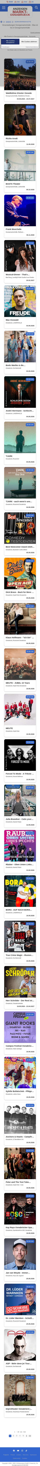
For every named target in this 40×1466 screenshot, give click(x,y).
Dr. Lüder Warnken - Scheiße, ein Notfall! (19, 1318)
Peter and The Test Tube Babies (17, 1182)
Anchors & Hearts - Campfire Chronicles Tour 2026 (19, 1137)
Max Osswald (12, 320)
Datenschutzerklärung (32, 47)
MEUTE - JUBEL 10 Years (18, 683)
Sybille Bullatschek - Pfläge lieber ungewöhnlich (19, 1091)
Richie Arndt (12, 138)
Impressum (33, 1455)
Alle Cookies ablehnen (29, 41)
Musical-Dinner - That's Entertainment (17, 274)
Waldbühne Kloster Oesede (19, 93)
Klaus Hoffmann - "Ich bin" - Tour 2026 (19, 637)
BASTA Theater (13, 184)
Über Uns (25, 1455)
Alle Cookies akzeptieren (10, 41)
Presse (13, 1455)
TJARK (9, 456)
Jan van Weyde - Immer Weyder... (17, 1273)
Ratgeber (6, 1455)
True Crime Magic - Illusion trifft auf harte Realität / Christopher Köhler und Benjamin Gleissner (18, 955)
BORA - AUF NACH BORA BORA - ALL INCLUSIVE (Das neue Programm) (19, 910)
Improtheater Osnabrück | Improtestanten (18, 1409)
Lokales (18, 1455)
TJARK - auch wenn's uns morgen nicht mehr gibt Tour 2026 (19, 501)
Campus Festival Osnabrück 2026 (19, 1046)
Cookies (24, 1458)
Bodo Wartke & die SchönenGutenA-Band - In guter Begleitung (18, 365)
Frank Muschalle (13, 229)
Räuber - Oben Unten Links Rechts (19, 864)
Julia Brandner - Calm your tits (18, 819)
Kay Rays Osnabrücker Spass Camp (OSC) (20, 1227)
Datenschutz (17, 1458)
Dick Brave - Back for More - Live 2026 (19, 592)
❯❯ (30, 1436)
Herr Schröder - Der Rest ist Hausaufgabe (19, 1000)
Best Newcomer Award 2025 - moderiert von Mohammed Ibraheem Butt (20, 547)
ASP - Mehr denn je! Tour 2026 (18, 1363)
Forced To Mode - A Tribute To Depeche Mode (20, 774)
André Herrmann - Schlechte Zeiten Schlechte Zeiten (19, 411)
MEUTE (9, 728)
